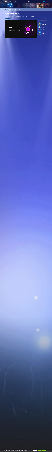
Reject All (40, 450)
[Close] (51, 450)
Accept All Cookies (44, 450)
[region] (26, 451)
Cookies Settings (35, 450)
